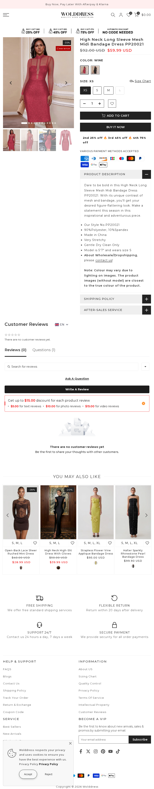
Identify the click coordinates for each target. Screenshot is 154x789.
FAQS (7, 669)
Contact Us (11, 683)
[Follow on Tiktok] (118, 751)
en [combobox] (62, 324)
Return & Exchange (17, 704)
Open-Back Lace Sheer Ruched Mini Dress (21, 552)
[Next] (66, 83)
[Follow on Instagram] (95, 751)
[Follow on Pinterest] (103, 751)
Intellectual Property (94, 704)
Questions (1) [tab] (43, 350)
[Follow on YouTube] (110, 751)
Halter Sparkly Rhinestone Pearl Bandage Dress (133, 553)
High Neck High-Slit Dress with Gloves (58, 552)
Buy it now (115, 127)
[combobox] (145, 367)
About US (86, 669)
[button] (77, 379)
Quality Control (90, 683)
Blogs (7, 676)
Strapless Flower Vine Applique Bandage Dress (95, 552)
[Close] (70, 743)
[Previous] (11, 83)
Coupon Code (13, 712)
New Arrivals (12, 733)
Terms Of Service (91, 697)
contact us (103, 260)
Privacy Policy (89, 690)
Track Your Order (15, 697)
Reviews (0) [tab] (15, 350)
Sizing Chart (88, 676)
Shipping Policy (14, 690)
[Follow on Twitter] (88, 751)
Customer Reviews (92, 712)
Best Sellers (12, 726)
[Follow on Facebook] (81, 751)
